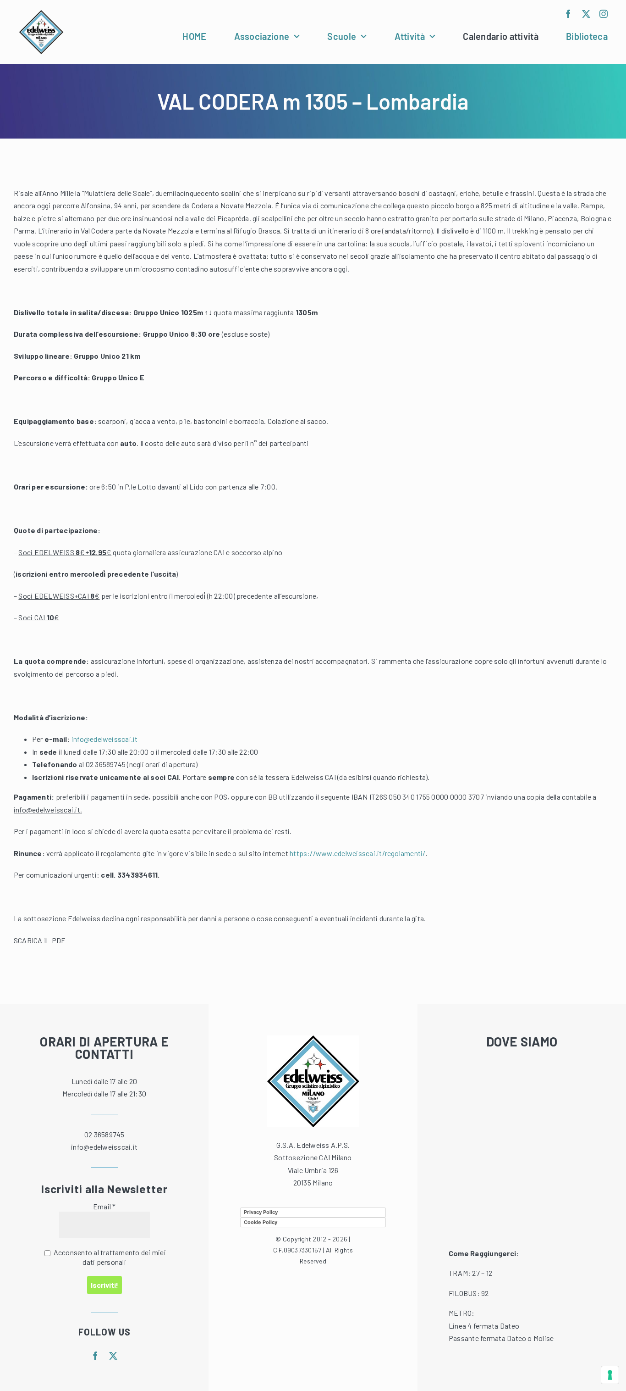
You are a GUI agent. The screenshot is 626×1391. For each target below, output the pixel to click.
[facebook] (568, 14)
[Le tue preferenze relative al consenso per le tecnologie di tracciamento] (610, 1375)
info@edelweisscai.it (104, 738)
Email (104, 1206)
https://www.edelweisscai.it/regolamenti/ (358, 853)
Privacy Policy (261, 1212)
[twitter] (586, 14)
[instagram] (603, 14)
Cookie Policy (260, 1222)
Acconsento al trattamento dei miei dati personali (108, 1257)
